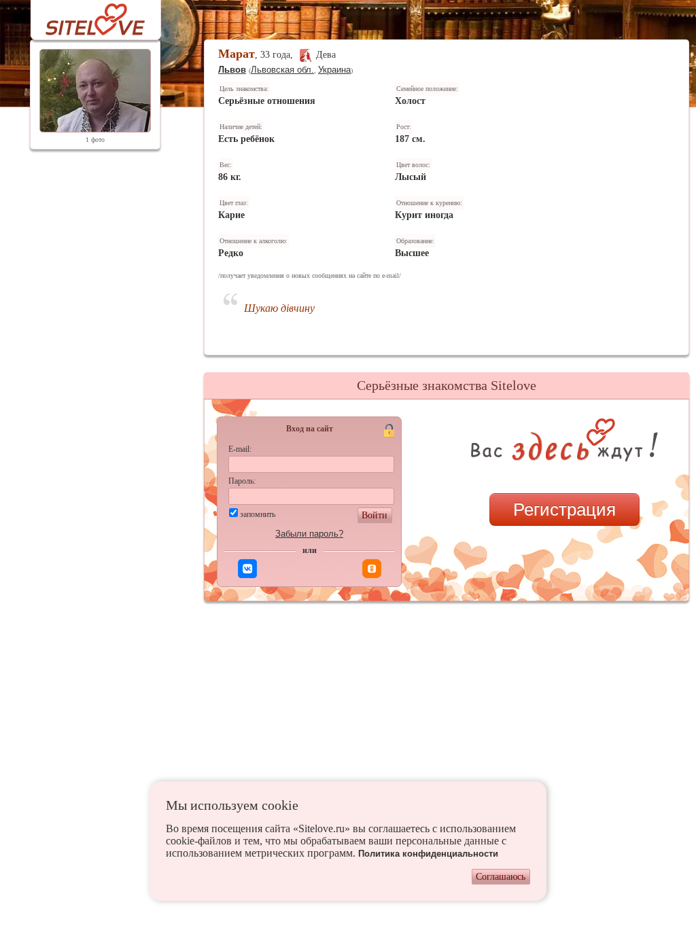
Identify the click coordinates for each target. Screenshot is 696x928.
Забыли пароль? (309, 534)
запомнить (257, 514)
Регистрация (564, 509)
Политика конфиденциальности (428, 854)
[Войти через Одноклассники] (371, 568)
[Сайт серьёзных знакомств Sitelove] (84, 16)
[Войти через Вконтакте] (247, 568)
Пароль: (242, 481)
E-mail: (239, 449)
